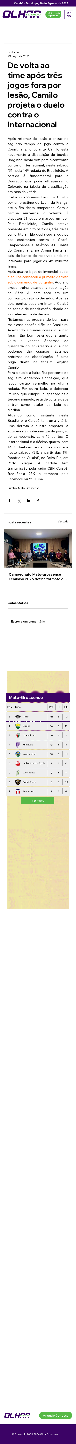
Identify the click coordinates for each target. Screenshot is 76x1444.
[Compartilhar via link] (38, 501)
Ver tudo (63, 521)
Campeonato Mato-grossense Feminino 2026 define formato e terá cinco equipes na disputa (36, 576)
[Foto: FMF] (38, 548)
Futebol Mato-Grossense (23, 488)
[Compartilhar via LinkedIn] (28, 501)
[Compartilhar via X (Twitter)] (19, 501)
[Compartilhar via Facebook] (9, 501)
